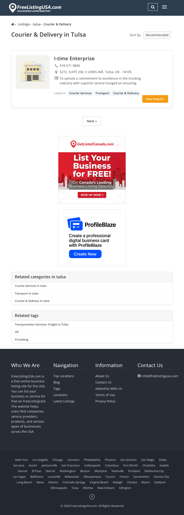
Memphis (100, 471)
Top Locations (63, 376)
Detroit (50, 471)
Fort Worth (130, 465)
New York (21, 460)
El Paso (36, 471)
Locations (60, 395)
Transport (102, 93)
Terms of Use (105, 395)
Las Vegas (19, 477)
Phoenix (110, 460)
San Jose (18, 465)
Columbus (112, 465)
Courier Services (80, 93)
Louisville (54, 477)
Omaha (132, 482)
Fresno (124, 477)
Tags (56, 388)
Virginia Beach (99, 482)
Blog (56, 382)
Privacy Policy (105, 401)
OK (17, 332)
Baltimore (36, 477)
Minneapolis (59, 488)
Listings (23, 24)
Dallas (163, 460)
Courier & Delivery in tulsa (32, 301)
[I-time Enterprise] (32, 72)
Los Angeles (40, 460)
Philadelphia (92, 460)
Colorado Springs (73, 482)
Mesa (40, 482)
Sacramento (141, 477)
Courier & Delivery (126, 93)
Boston (85, 471)
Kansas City (161, 477)
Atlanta (53, 482)
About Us (102, 376)
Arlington (125, 488)
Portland (134, 471)
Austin (33, 465)
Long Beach (24, 482)
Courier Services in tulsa (30, 286)
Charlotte (148, 465)
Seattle (164, 465)
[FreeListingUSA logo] (34, 7)
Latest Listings (64, 401)
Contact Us (103, 382)
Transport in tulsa (26, 293)
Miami (145, 482)
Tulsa (75, 488)
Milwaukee (72, 477)
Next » (92, 121)
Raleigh (118, 482)
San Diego (147, 460)
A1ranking (21, 339)
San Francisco (70, 465)
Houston (73, 460)
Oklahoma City (154, 471)
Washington (68, 471)
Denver (22, 471)
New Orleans (105, 488)
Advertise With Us (108, 388)
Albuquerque (92, 477)
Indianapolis (92, 465)
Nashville (118, 471)
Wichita (88, 488)
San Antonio (128, 460)
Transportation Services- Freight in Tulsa (41, 324)
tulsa (36, 24)
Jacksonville (49, 465)
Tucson (110, 477)
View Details (155, 99)
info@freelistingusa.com (160, 376)
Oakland (159, 482)
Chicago (58, 460)
